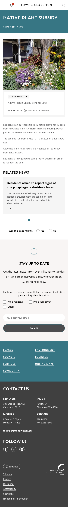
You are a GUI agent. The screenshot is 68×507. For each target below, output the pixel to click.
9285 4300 (42, 419)
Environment (45, 350)
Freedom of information (15, 498)
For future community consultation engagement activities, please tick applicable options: (34, 294)
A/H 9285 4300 (44, 422)
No (54, 230)
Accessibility (9, 488)
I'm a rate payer (42, 301)
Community (11, 371)
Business (41, 357)
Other (11, 306)
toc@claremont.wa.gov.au (17, 430)
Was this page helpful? (21, 230)
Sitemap (7, 474)
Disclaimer (8, 483)
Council (9, 357)
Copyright (8, 493)
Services (9, 364)
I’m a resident (15, 301)
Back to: (10, 27)
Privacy (7, 478)
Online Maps (44, 364)
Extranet (13, 466)
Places (8, 350)
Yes (42, 230)
